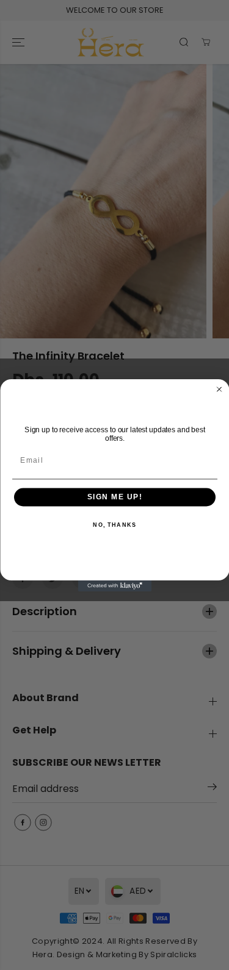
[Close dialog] (219, 388)
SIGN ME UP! (114, 497)
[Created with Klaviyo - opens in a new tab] (114, 585)
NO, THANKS (114, 524)
